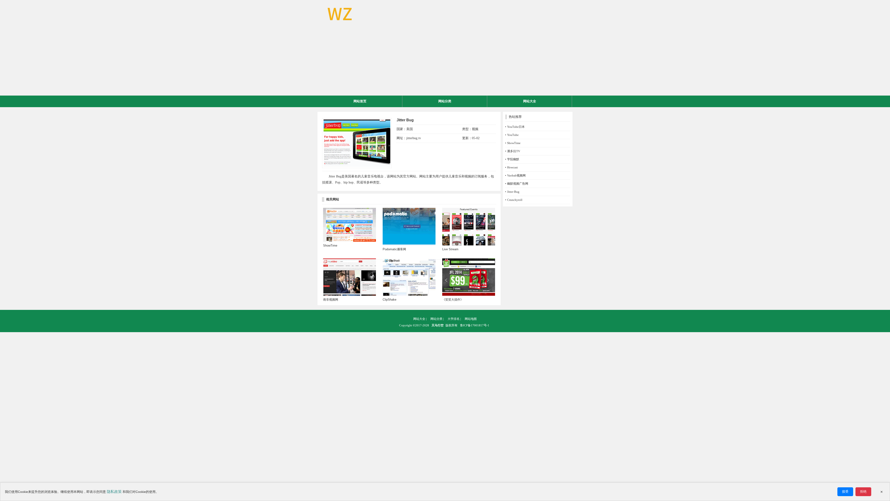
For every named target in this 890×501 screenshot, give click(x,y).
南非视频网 (330, 299)
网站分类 (444, 101)
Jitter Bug (513, 191)
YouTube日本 (516, 126)
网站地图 (471, 319)
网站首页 (359, 101)
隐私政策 (114, 492)
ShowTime (330, 245)
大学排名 (454, 319)
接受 (845, 491)
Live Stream (450, 249)
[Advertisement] (445, 60)
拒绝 (863, 491)
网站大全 (529, 101)
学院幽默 (513, 159)
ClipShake (389, 299)
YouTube (513, 135)
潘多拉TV (513, 151)
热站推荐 (515, 117)
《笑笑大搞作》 (452, 299)
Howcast (512, 167)
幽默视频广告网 (517, 183)
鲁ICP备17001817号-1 (474, 325)
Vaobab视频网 (516, 175)
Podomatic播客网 (394, 249)
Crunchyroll (514, 200)
